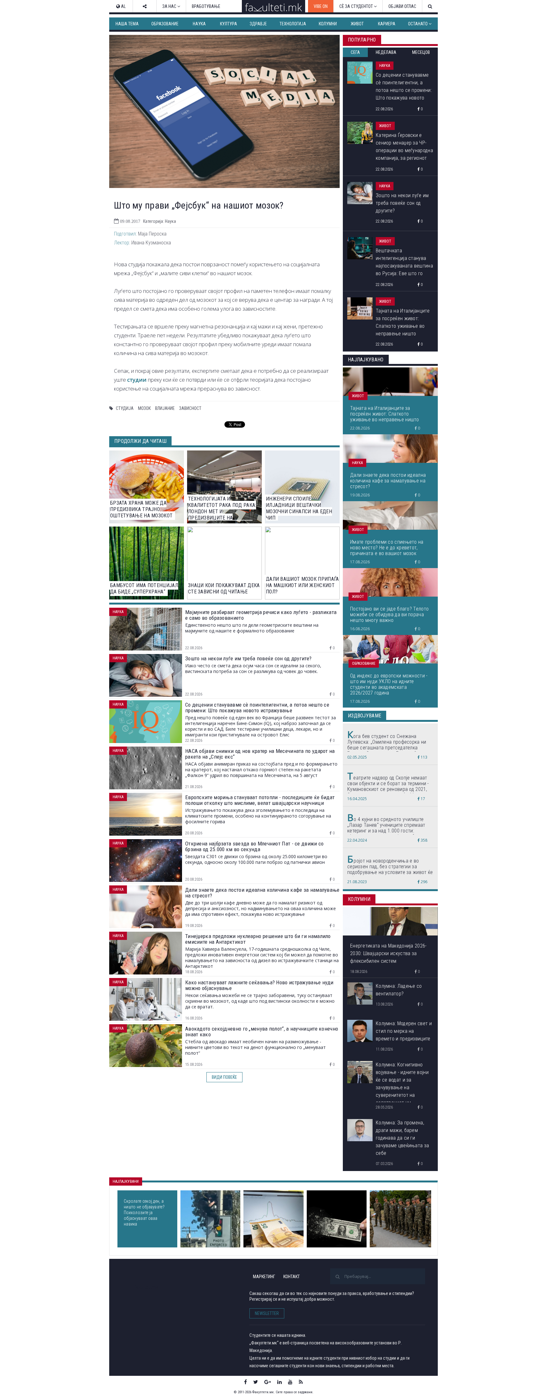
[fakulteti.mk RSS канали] (301, 1381)
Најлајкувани (126, 1181)
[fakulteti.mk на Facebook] (245, 1381)
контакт (291, 1276)
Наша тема (127, 23)
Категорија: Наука (159, 221)
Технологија (293, 23)
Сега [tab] (355, 52)
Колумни (328, 23)
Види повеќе (224, 1077)
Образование (165, 23)
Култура (228, 23)
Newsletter (267, 1313)
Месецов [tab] (421, 52)
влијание (165, 408)
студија (125, 408)
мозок (144, 408)
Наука (199, 23)
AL (123, 6)
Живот (357, 23)
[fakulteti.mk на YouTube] (290, 1381)
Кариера (386, 23)
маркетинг (264, 1276)
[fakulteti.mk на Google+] (267, 1381)
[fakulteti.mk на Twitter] (255, 1381)
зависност (190, 408)
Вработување (206, 6)
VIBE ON (321, 6)
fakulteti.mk (146, 1287)
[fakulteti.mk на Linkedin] (279, 1381)
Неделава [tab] (386, 52)
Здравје (258, 23)
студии (137, 379)
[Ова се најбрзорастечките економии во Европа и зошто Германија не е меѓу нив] (273, 1218)
